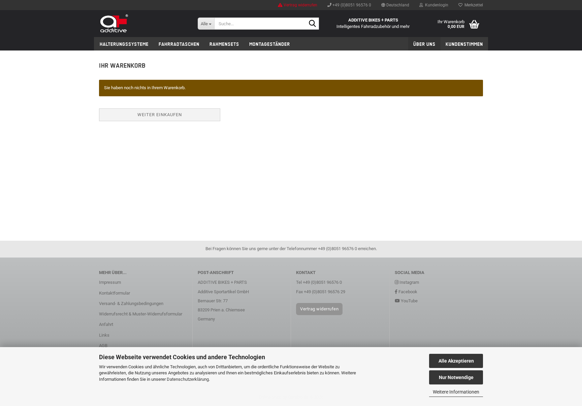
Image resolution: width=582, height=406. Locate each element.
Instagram (408, 282)
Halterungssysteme (124, 44)
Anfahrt (106, 324)
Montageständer (269, 44)
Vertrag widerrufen (300, 5)
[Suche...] (312, 24)
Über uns (424, 44)
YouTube (409, 300)
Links (104, 335)
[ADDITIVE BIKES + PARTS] (143, 23)
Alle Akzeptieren (456, 361)
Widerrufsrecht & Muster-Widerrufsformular (140, 313)
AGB (103, 345)
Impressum (110, 282)
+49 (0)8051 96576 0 (351, 5)
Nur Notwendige (456, 377)
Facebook (407, 291)
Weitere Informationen (456, 392)
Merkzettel (472, 5)
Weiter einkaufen (159, 114)
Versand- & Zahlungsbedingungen (131, 303)
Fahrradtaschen (179, 44)
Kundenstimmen (464, 44)
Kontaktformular (114, 293)
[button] (395, 5)
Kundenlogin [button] (435, 5)
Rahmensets (224, 44)
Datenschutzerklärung (188, 379)
